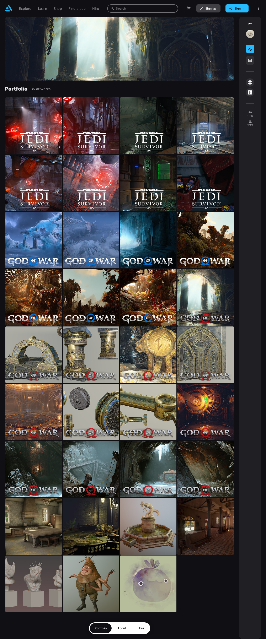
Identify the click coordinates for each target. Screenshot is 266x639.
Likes (140, 628)
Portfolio (101, 628)
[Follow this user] (250, 49)
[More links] (258, 8)
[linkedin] (250, 92)
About (121, 628)
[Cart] (188, 8)
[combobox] (142, 8)
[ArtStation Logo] (8, 8)
